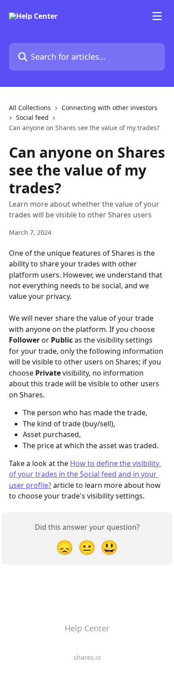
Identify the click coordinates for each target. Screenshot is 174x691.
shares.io (87, 657)
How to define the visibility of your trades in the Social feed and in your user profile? (85, 474)
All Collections (30, 107)
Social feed (32, 117)
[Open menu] (157, 16)
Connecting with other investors (109, 107)
